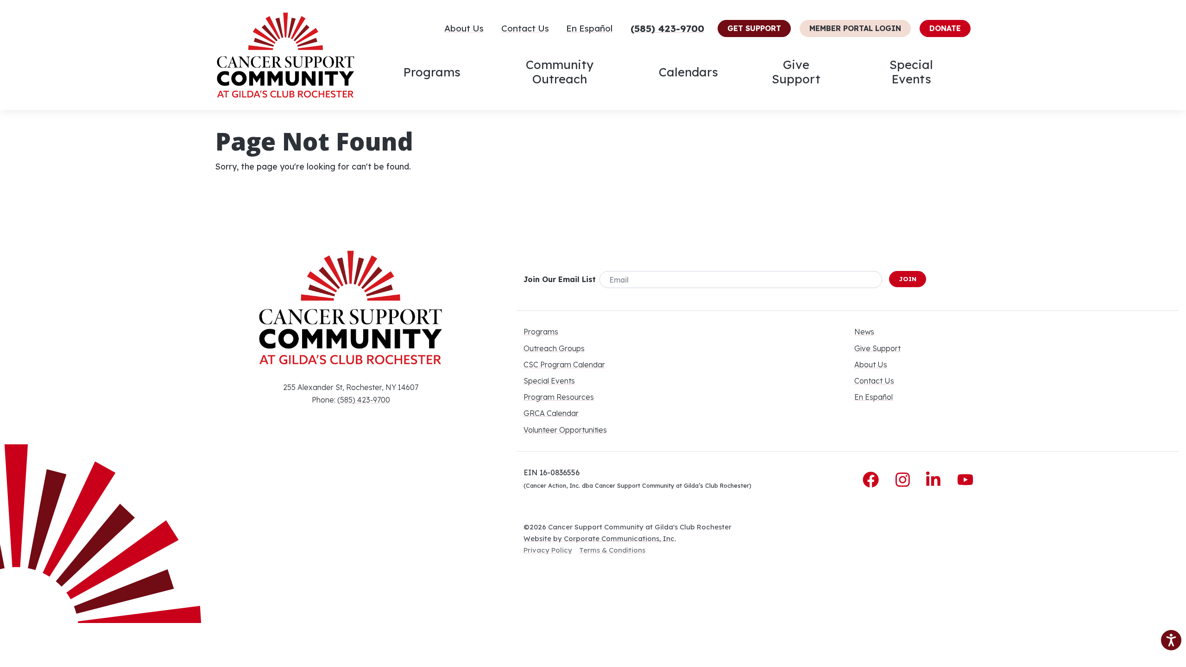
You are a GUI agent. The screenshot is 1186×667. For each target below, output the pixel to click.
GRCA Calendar (551, 413)
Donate (945, 28)
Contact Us (525, 28)
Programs (432, 71)
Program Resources (559, 397)
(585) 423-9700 (667, 28)
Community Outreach (559, 71)
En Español (589, 28)
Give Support (796, 71)
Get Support (754, 28)
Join (907, 279)
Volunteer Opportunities (565, 429)
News (864, 331)
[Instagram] (905, 480)
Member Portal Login (855, 28)
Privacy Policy (548, 550)
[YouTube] (965, 480)
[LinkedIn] (935, 480)
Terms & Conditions (612, 550)
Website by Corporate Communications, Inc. (600, 538)
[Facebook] (873, 480)
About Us (464, 28)
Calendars (688, 71)
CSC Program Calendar (564, 364)
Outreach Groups (554, 348)
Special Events (911, 71)
